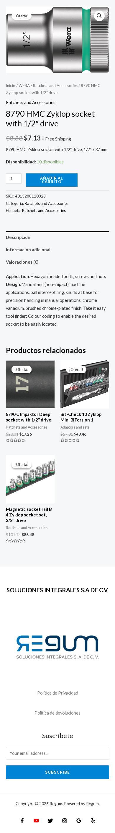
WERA (24, 85)
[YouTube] (36, 820)
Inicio (10, 85)
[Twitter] (50, 820)
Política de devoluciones (57, 712)
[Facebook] (22, 820)
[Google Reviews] (78, 820)
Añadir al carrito (51, 180)
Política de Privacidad (57, 692)
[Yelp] (93, 820)
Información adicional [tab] (28, 249)
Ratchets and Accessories (55, 85)
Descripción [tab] (18, 237)
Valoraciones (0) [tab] (22, 262)
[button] (99, 16)
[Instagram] (64, 820)
